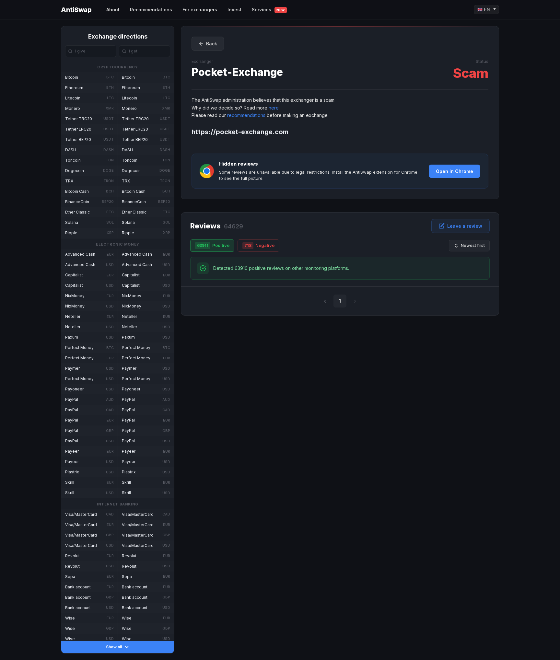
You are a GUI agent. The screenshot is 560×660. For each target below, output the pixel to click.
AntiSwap (76, 10)
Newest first (473, 245)
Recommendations (151, 9)
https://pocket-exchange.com (240, 132)
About (113, 9)
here (274, 107)
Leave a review (464, 226)
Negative (259, 245)
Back (211, 43)
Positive (213, 245)
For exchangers (199, 9)
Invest (234, 9)
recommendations (246, 115)
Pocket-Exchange (237, 72)
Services (268, 9)
